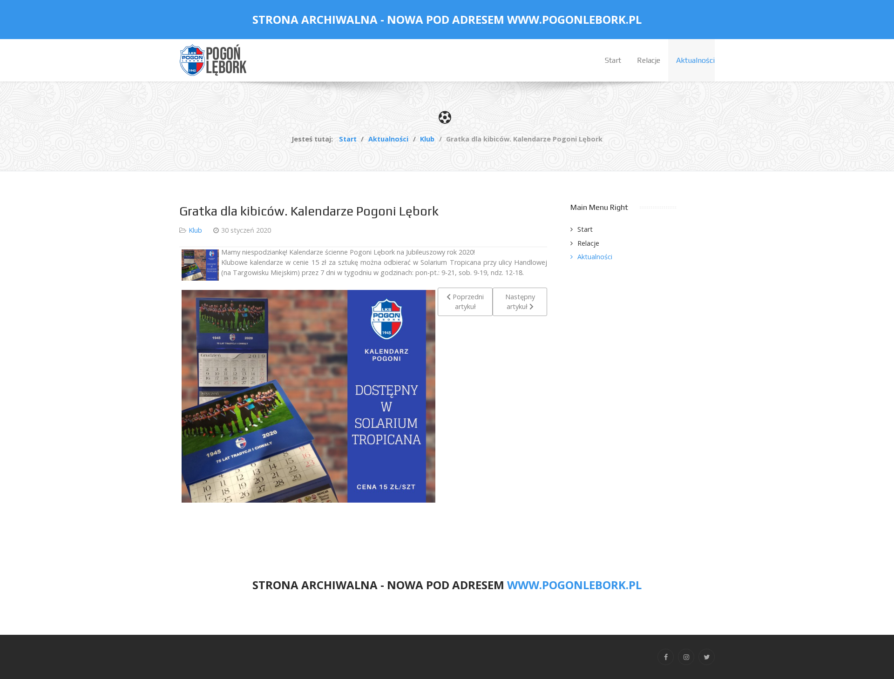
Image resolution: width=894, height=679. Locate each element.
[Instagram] (686, 657)
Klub (195, 230)
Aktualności (594, 256)
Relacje (588, 243)
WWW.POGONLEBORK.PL (574, 19)
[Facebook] (665, 657)
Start (585, 229)
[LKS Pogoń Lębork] (214, 59)
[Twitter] (706, 657)
